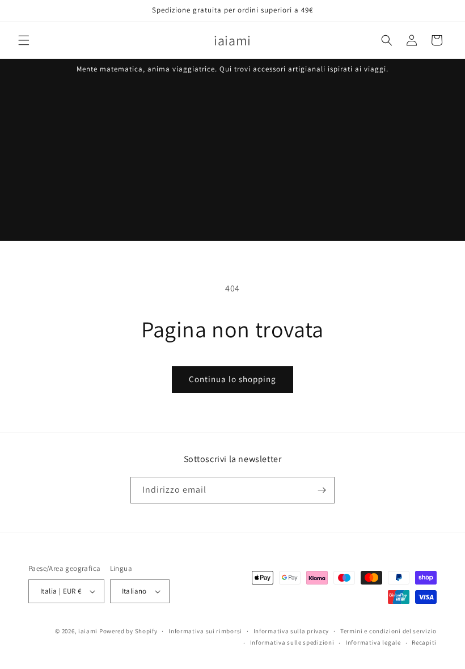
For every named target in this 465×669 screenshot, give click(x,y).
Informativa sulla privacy (291, 631)
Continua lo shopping (232, 379)
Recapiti (424, 642)
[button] (23, 40)
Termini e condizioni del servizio (388, 631)
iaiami (88, 631)
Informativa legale (373, 642)
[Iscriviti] (321, 490)
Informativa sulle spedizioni (292, 642)
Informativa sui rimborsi (205, 631)
